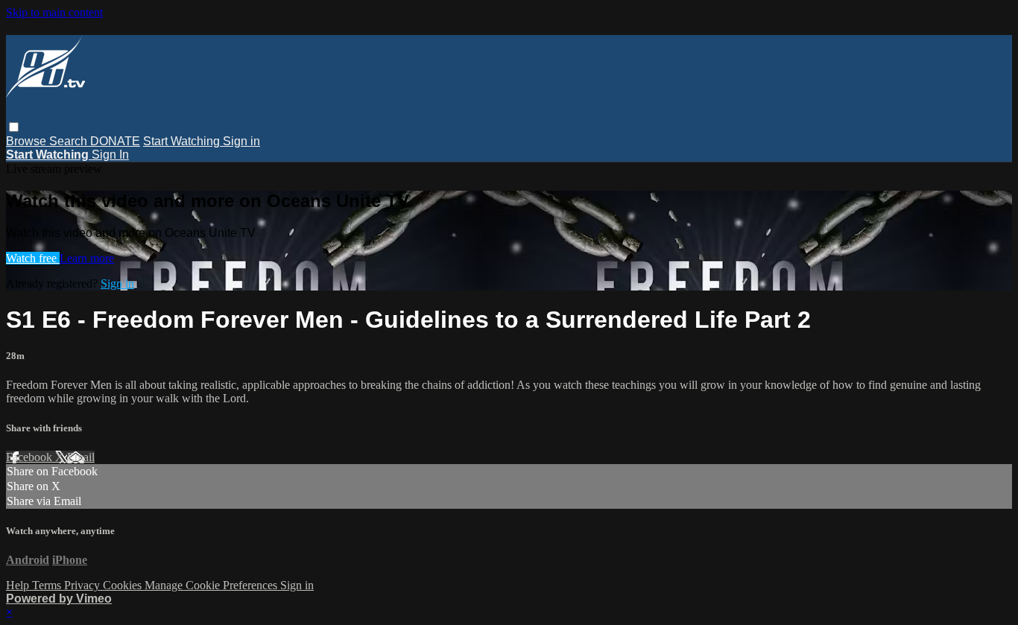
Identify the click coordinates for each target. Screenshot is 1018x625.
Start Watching (183, 141)
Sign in (241, 141)
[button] (14, 127)
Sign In (110, 154)
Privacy (83, 585)
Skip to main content (54, 12)
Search (69, 141)
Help (19, 585)
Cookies (124, 585)
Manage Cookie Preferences (212, 585)
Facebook (30, 457)
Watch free (33, 258)
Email (81, 457)
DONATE (115, 141)
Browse (27, 141)
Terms (48, 585)
